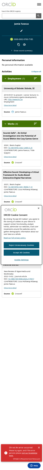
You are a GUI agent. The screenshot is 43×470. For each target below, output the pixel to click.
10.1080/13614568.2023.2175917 (21, 279)
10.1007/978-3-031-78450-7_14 (20, 187)
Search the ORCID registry (11, 11)
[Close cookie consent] (38, 208)
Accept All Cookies (21, 252)
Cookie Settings (21, 260)
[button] (36, 71)
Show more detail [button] (10, 105)
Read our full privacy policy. (15, 238)
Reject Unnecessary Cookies (21, 245)
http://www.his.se (15, 99)
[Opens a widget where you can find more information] (34, 466)
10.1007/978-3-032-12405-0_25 (20, 148)
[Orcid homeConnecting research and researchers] (9, 4)
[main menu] (39, 4)
